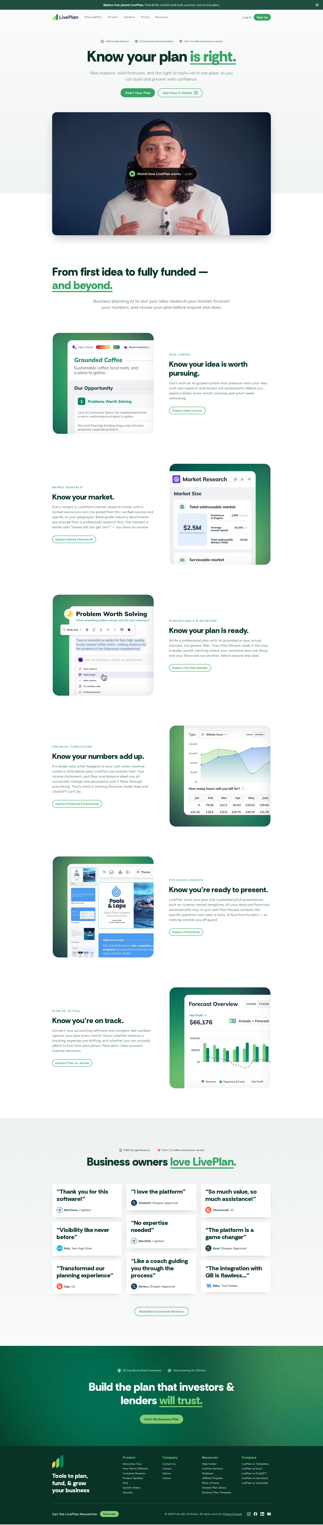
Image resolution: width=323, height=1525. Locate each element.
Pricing (145, 17)
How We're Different (135, 1468)
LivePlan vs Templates (255, 1464)
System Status (132, 1487)
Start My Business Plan (161, 1419)
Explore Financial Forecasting (77, 804)
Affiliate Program (212, 1478)
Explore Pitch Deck (186, 932)
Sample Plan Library (214, 1487)
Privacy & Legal (232, 1514)
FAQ (125, 1483)
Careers (167, 1468)
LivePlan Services (212, 1468)
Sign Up (262, 17)
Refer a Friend (210, 1483)
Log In (247, 17)
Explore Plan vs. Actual (72, 1063)
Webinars (208, 1473)
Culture (166, 1478)
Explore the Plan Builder (190, 668)
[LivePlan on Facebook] (255, 1514)
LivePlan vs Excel (252, 1468)
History (166, 1473)
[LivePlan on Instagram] (249, 1514)
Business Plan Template (216, 1492)
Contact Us (169, 1464)
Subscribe (109, 1514)
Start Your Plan (137, 93)
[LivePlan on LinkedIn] (262, 1514)
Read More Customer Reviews (161, 1311)
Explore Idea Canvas (187, 410)
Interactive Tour (132, 1464)
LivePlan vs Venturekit (255, 1483)
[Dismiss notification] (317, 5)
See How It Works (177, 93)
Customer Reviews (134, 1473)
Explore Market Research (74, 539)
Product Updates (133, 1478)
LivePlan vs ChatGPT (254, 1473)
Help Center (209, 1464)
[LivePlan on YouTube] (269, 1514)
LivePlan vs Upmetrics (255, 1478)
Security (128, 1492)
